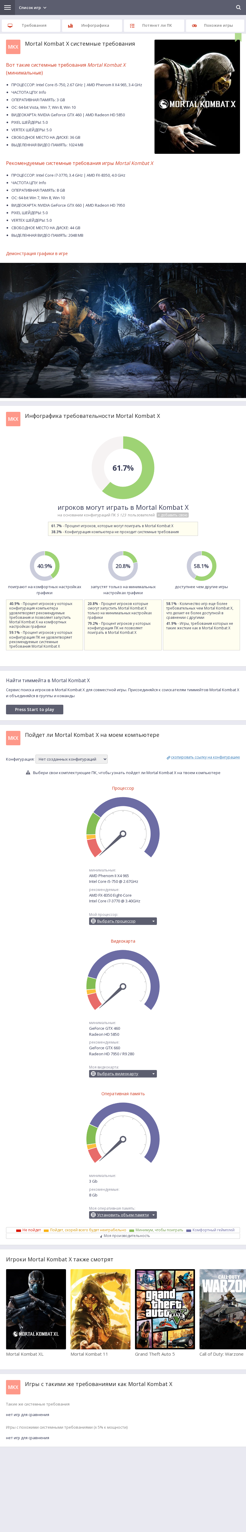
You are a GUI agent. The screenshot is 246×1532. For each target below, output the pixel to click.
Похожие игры (218, 25)
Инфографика (95, 25)
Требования (34, 25)
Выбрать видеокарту (117, 1073)
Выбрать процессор (116, 921)
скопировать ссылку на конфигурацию (205, 757)
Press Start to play (34, 709)
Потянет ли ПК (157, 25)
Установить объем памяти (123, 1214)
